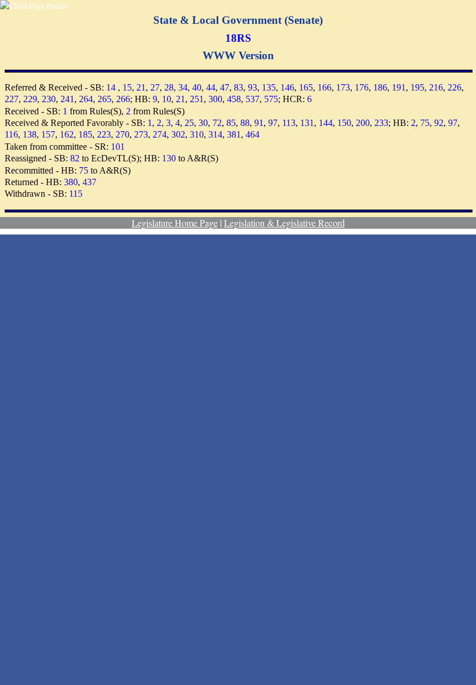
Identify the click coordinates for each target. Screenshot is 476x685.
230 (49, 99)
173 (343, 87)
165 (306, 87)
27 (155, 87)
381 (234, 134)
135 (269, 87)
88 (245, 123)
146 (287, 87)
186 (380, 87)
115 (75, 194)
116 (11, 134)
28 (169, 87)
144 (326, 123)
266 (123, 99)
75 (425, 123)
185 (85, 134)
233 (381, 123)
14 (111, 87)
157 (48, 134)
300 (215, 99)
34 (182, 87)
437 (89, 182)
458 (234, 99)
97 (272, 123)
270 (122, 134)
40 (196, 87)
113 (288, 123)
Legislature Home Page (175, 223)
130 (169, 158)
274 (160, 134)
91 (259, 123)
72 (217, 123)
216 (436, 87)
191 (399, 87)
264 (86, 99)
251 (197, 99)
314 (215, 134)
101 (118, 147)
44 (210, 87)
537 (252, 99)
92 (438, 123)
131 (307, 123)
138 (30, 134)
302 (178, 134)
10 (166, 99)
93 (252, 87)
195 (417, 87)
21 (141, 87)
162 (67, 134)
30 (203, 123)
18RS (238, 38)
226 (454, 87)
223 (104, 134)
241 (67, 99)
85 (231, 123)
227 (12, 99)
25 (189, 123)
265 (104, 99)
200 (363, 123)
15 (127, 87)
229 (30, 99)
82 (75, 158)
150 (344, 123)
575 (271, 99)
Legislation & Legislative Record (284, 223)
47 (224, 87)
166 (324, 87)
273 (141, 134)
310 (197, 134)
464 (252, 134)
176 (362, 87)
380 (71, 182)
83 (238, 87)
